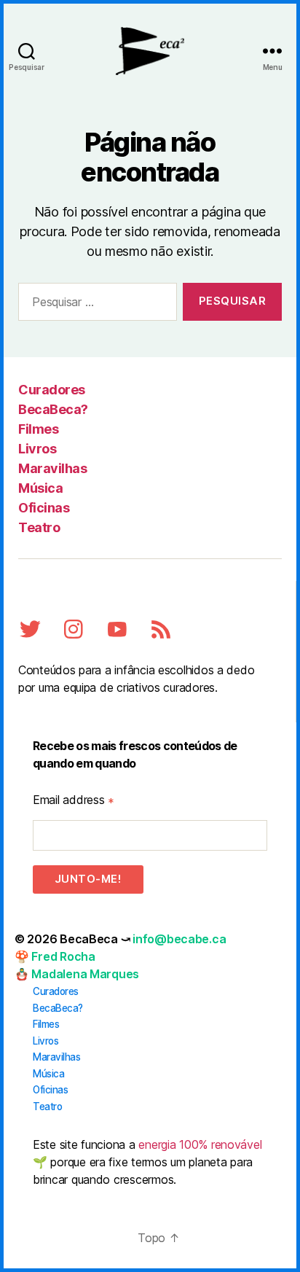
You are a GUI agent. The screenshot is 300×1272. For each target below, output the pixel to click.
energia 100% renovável (199, 1144)
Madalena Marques (85, 974)
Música (40, 488)
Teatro (39, 527)
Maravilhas (52, 468)
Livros (37, 448)
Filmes (38, 429)
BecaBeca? (53, 409)
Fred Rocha (63, 956)
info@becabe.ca (179, 939)
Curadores (51, 389)
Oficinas (43, 507)
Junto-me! (88, 879)
